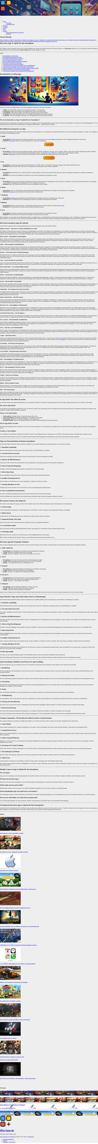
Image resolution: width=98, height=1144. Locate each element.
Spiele (4, 21)
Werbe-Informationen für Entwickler (15, 32)
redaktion (10, 1094)
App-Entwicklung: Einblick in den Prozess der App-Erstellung (18, 67)
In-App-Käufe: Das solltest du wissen (12, 60)
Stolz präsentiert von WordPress (8, 1136)
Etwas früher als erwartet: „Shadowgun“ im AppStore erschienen (14, 851)
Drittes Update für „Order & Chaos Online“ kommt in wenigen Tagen (15, 1019)
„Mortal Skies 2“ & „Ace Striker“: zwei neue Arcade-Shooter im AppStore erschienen (18, 945)
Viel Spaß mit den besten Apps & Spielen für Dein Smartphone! (18, 71)
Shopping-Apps (14, 198)
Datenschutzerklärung (8, 1139)
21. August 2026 (4, 1101)
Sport (4, 29)
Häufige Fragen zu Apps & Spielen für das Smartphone (16, 69)
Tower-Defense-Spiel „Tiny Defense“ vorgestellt (10, 1001)
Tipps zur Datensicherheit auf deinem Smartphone (15, 61)
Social (4, 28)
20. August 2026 (4, 1115)
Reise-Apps (12, 192)
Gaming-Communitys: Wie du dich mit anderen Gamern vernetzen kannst (21, 68)
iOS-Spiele (8, 23)
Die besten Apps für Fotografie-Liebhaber (13, 64)
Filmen (60, 165)
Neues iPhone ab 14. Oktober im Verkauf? (9, 870)
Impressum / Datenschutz (9, 1142)
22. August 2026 (4, 1094)
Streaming (62, 339)
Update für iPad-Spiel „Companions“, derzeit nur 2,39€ (12, 1056)
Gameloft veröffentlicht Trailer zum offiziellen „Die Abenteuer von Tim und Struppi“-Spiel (19, 926)
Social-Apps (12, 154)
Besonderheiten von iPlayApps (10, 56)
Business (5, 25)
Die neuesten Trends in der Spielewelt (12, 62)
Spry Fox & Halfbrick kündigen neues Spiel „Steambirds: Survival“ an (15, 907)
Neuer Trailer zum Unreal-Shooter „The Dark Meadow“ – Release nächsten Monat (18, 1078)
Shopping (5, 27)
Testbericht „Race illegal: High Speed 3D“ (9, 1059)
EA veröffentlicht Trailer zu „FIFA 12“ (8, 1038)
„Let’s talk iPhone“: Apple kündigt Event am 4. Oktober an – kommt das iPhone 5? (18, 963)
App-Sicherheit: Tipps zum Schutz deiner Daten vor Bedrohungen (19, 65)
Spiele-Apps (12, 140)
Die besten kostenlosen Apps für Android (13, 58)
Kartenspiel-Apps (10, 24)
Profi (30, 552)
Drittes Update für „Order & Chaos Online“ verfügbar (11, 833)
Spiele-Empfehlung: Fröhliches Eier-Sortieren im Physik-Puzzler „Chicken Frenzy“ (18, 889)
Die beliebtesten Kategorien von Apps (12, 57)
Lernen (62, 205)
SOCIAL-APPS (49, 157)
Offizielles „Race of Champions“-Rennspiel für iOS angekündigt (13, 982)
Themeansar (31, 1136)
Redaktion (8, 34)
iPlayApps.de (3, 12)
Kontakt (5, 31)
